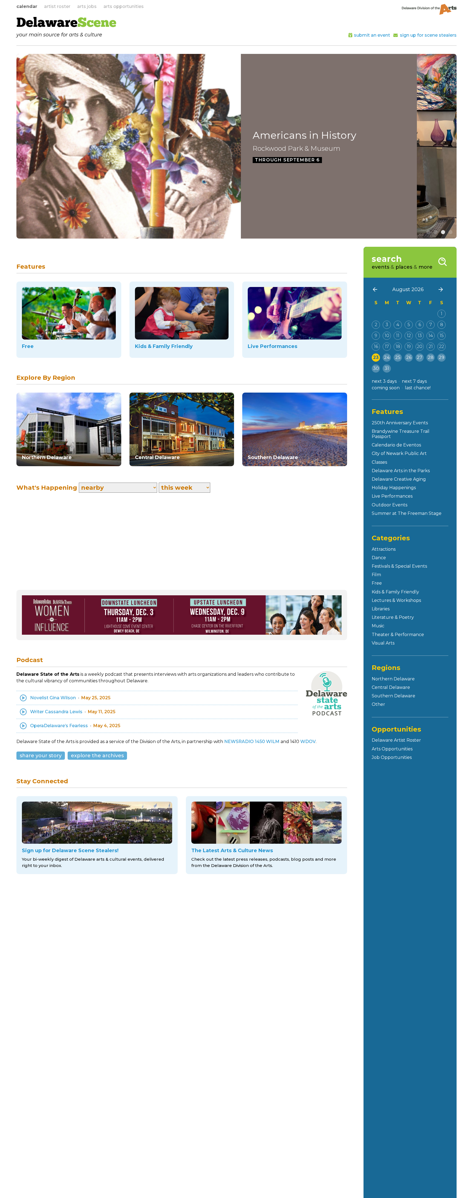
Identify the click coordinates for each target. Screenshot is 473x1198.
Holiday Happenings (394, 487)
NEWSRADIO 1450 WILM (251, 741)
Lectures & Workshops (396, 600)
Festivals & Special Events (399, 566)
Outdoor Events (389, 504)
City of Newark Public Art (399, 453)
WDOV (308, 741)
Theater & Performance (398, 634)
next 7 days (414, 381)
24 (387, 357)
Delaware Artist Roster (396, 740)
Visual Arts (383, 643)
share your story (41, 756)
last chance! (418, 387)
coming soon (386, 387)
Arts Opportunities (392, 749)
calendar (26, 6)
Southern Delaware (393, 695)
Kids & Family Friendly (395, 591)
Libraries (381, 608)
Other (378, 704)
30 (376, 368)
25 (397, 357)
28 (431, 357)
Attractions (384, 549)
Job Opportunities (392, 757)
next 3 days (384, 381)
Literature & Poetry (393, 617)
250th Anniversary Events (400, 422)
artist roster (57, 6)
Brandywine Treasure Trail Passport (400, 434)
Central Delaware (391, 687)
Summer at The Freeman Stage (407, 513)
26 (408, 357)
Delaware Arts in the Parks (401, 470)
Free (377, 583)
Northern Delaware (393, 678)
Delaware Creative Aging (399, 479)
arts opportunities (123, 6)
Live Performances (392, 496)
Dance (379, 557)
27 (419, 357)
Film (376, 574)
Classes (379, 462)
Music (378, 625)
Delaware (66, 23)
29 (441, 357)
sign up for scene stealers (428, 35)
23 (376, 357)
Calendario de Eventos (396, 445)
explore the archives (97, 756)
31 (387, 368)
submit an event (372, 35)
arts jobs (87, 6)
